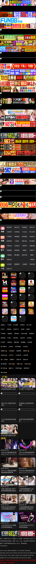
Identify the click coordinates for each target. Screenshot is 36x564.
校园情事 (16, 264)
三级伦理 (9, 232)
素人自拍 (32, 232)
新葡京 (28, 329)
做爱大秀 (19, 359)
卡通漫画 (9, 255)
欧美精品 (24, 227)
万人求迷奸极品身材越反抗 (8, 420)
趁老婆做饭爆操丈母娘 (8, 389)
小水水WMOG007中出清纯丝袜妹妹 (26, 526)
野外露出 (32, 241)
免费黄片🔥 (26, 351)
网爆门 (32, 255)
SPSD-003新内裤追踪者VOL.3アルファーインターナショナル (9, 454)
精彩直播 (3, 338)
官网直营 (22, 325)
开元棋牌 (15, 325)
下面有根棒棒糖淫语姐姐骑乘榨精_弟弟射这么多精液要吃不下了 (26, 509)
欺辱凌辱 (9, 241)
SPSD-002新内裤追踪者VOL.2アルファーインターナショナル (27, 454)
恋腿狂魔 (32, 246)
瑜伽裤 (24, 250)
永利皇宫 (25, 346)
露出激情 (16, 255)
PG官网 (9, 325)
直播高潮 (31, 333)
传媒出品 (9, 259)
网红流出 (24, 241)
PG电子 (3, 329)
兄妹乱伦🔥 (27, 364)
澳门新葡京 (4, 346)
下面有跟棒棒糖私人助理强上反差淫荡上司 (26, 490)
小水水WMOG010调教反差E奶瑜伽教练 (8, 526)
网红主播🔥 (4, 372)
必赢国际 (9, 333)
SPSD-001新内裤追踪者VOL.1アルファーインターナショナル (27, 472)
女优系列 (16, 246)
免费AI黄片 (27, 368)
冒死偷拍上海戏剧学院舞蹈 (26, 404)
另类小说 (9, 269)
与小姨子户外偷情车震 (26, 389)
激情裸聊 (19, 351)
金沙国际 (25, 355)
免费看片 (12, 359)
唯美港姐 (24, 236)
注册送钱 (9, 329)
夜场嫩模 (23, 342)
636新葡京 (11, 351)
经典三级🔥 (12, 364)
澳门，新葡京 (4, 359)
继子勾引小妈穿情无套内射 (8, 404)
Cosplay (24, 232)
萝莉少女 (32, 227)
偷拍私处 (9, 342)
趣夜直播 (16, 342)
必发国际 (29, 342)
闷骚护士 (32, 250)
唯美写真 (24, 255)
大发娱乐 (11, 346)
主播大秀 (22, 338)
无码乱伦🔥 (4, 355)
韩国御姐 (16, 236)
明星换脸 (16, 250)
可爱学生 (24, 246)
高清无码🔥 (19, 368)
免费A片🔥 (20, 364)
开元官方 (11, 355)
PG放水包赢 (24, 333)
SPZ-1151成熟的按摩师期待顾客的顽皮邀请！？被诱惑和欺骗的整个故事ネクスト (9, 473)
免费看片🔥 (4, 351)
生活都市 (9, 264)
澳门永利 (29, 325)
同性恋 (32, 259)
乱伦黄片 (3, 342)
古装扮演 (9, 246)
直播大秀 (25, 359)
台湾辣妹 (9, 236)
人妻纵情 (24, 264)
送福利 (22, 329)
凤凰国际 (16, 333)
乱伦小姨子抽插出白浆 (8, 435)
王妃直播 (29, 338)
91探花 (17, 241)
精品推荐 (9, 227)
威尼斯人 (3, 325)
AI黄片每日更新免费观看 (26, 420)
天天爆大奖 (18, 355)
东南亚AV (32, 236)
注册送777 (16, 329)
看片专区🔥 (4, 368)
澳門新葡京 (18, 346)
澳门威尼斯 (4, 364)
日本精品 (16, 232)
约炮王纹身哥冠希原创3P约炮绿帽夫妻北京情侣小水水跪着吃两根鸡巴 (8, 510)
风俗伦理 (32, 264)
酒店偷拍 (15, 338)
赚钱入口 (11, 368)
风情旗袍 (9, 250)
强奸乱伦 (16, 227)
